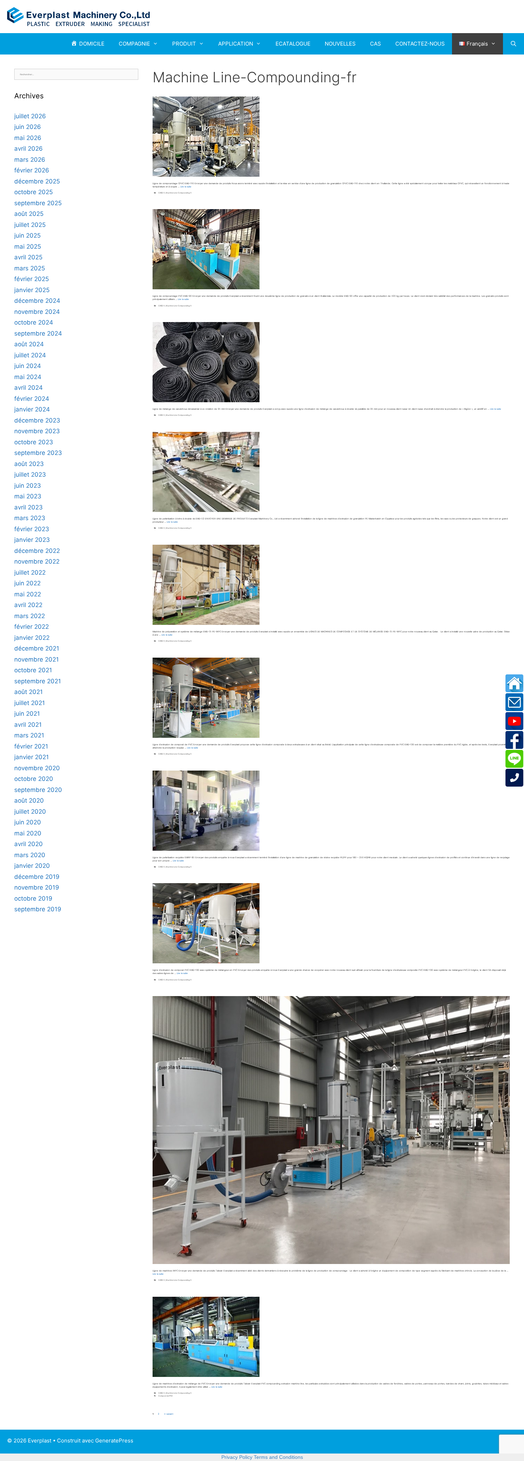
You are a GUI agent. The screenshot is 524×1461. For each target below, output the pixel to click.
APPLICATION (235, 43)
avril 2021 (28, 724)
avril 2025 (28, 257)
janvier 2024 (32, 409)
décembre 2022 (37, 550)
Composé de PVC (165, 1396)
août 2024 (29, 344)
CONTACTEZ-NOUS (420, 43)
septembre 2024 (38, 333)
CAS (375, 43)
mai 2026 (27, 137)
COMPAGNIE (134, 43)
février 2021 (31, 746)
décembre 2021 (36, 648)
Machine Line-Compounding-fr (179, 193)
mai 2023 (27, 496)
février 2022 (31, 626)
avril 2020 (28, 844)
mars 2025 (29, 268)
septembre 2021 (37, 681)
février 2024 (31, 398)
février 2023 (31, 529)
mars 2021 (29, 735)
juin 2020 (27, 822)
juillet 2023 (30, 474)
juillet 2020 (30, 811)
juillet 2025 (30, 224)
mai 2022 (27, 594)
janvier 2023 (32, 539)
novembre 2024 (37, 311)
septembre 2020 (38, 789)
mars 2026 (29, 159)
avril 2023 (28, 507)
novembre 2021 (36, 659)
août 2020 (29, 800)
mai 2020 (27, 833)
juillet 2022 (30, 572)
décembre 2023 (37, 420)
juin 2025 (27, 235)
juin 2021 (27, 713)
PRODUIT (184, 43)
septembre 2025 (38, 203)
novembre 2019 (36, 887)
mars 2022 (29, 616)
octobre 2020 (33, 778)
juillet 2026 (30, 116)
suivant (168, 1414)
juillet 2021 (29, 702)
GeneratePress (114, 1440)
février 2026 (31, 170)
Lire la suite (185, 186)
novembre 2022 (37, 561)
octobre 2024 (33, 322)
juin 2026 (27, 126)
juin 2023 (27, 485)
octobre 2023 (33, 442)
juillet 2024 (30, 355)
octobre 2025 (33, 192)
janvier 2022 (32, 637)
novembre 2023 (37, 431)
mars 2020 (29, 855)
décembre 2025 (37, 181)
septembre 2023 (38, 452)
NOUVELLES (340, 43)
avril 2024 (28, 387)
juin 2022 (27, 583)
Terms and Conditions (278, 1457)
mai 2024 (27, 376)
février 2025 (31, 279)
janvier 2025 (32, 290)
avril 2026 (28, 148)
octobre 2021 (33, 670)
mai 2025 (27, 246)
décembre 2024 (37, 300)
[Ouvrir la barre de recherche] (513, 44)
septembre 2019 (37, 909)
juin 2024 (27, 365)
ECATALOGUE (293, 43)
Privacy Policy (236, 1457)
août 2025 (28, 213)
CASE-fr (161, 193)
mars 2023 (29, 518)
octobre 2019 (33, 898)
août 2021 (28, 691)
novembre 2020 (37, 768)
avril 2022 (28, 604)
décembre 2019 (37, 876)
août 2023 (29, 463)
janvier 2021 (31, 757)
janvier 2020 (32, 865)
